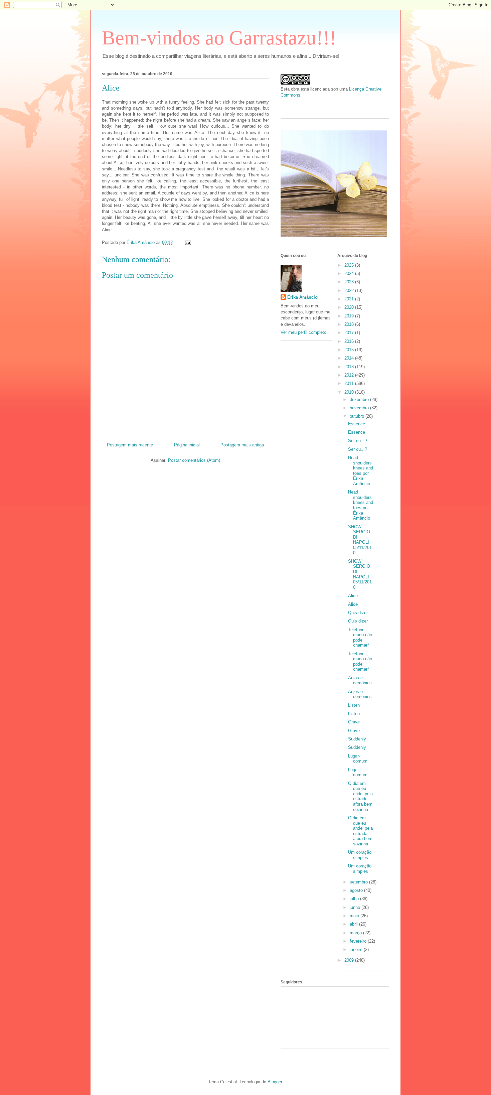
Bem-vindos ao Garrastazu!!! (219, 38)
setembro (359, 881)
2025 (349, 265)
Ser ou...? (357, 440)
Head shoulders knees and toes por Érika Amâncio (360, 470)
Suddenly (357, 738)
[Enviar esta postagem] (187, 242)
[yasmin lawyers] (335, 106)
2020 (349, 307)
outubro (357, 416)
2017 (349, 332)
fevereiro (359, 941)
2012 (349, 375)
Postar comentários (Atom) (194, 460)
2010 (349, 392)
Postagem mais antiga (242, 444)
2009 (349, 960)
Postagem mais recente (130, 444)
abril (354, 924)
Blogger (275, 1081)
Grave (354, 721)
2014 (349, 358)
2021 (349, 298)
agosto (357, 890)
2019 (349, 315)
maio (355, 915)
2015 (349, 349)
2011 (349, 383)
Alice (353, 595)
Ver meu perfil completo (303, 332)
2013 (349, 366)
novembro (360, 407)
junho (355, 907)
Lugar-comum (357, 759)
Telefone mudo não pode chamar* (360, 637)
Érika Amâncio (302, 297)
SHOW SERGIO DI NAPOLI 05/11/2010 (360, 539)
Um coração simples (359, 855)
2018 (349, 324)
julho (355, 898)
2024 (349, 273)
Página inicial (187, 444)
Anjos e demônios (360, 680)
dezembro (360, 399)
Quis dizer (358, 612)
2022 (349, 290)
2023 (349, 281)
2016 (349, 341)
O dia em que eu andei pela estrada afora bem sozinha (360, 796)
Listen (354, 705)
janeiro (357, 949)
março (356, 932)
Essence (356, 423)
